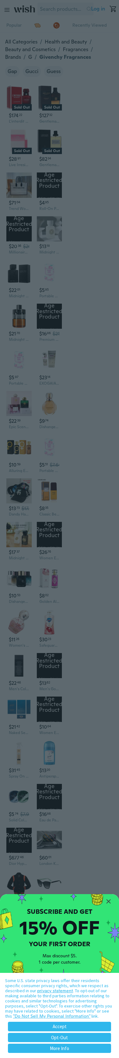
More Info (59, 1048)
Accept (60, 1026)
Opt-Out (59, 1037)
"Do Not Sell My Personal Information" (51, 1016)
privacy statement (55, 991)
